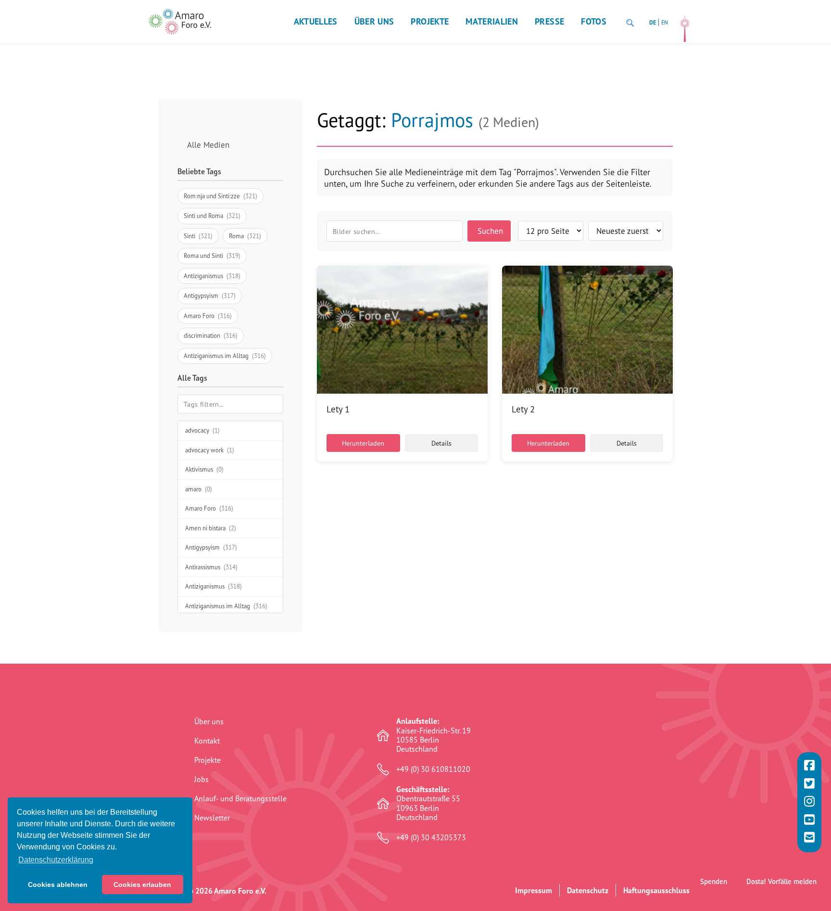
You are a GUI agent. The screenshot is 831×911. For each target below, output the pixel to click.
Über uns (374, 21)
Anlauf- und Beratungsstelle (240, 798)
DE (652, 22)
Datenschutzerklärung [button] (55, 860)
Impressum (533, 890)
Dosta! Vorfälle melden (781, 881)
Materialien (492, 21)
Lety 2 (523, 409)
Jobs (201, 779)
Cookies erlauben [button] (142, 884)
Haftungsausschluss (656, 890)
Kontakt (207, 740)
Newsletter (212, 817)
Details (441, 443)
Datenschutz (587, 890)
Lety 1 (338, 409)
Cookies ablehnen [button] (58, 884)
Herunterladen (363, 443)
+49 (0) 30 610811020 (433, 769)
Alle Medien (208, 145)
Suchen (490, 231)
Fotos (593, 21)
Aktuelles (316, 21)
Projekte (430, 21)
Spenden (713, 881)
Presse (549, 21)
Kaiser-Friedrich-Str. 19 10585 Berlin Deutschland (433, 735)
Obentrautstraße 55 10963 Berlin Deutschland (428, 803)
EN (664, 22)
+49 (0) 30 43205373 (431, 837)
